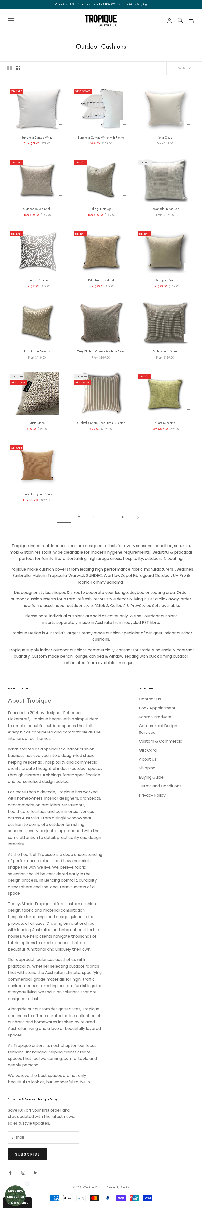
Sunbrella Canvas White (36, 137)
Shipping (147, 768)
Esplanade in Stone (164, 351)
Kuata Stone (37, 423)
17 (123, 517)
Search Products (155, 717)
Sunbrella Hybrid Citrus (37, 494)
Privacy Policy (152, 795)
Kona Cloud (164, 137)
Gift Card (148, 750)
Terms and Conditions (160, 786)
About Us (147, 759)
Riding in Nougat (101, 209)
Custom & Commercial (161, 741)
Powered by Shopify (117, 1187)
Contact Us (150, 699)
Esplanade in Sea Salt (165, 209)
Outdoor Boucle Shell (36, 209)
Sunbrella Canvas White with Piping (101, 137)
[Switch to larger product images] (9, 68)
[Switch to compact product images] (26, 68)
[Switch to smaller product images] (18, 68)
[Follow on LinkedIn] (36, 1172)
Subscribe (27, 1154)
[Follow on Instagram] (23, 1172)
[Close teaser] (27, 1183)
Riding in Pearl (165, 280)
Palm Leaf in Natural (101, 280)
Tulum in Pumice (37, 280)
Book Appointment (157, 708)
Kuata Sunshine (165, 423)
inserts (48, 622)
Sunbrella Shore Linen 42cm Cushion (101, 423)
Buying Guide (151, 777)
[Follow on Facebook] (10, 1172)
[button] (15, 1195)
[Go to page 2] (138, 517)
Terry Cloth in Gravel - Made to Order (101, 351)
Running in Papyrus (37, 351)
